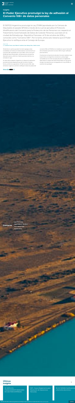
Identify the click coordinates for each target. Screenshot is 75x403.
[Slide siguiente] (71, 382)
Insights (6, 10)
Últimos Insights (7, 382)
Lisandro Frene (8, 45)
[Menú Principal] (72, 4)
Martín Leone (36, 45)
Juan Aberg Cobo (28, 45)
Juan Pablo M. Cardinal (18, 45)
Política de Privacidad (44, 401)
